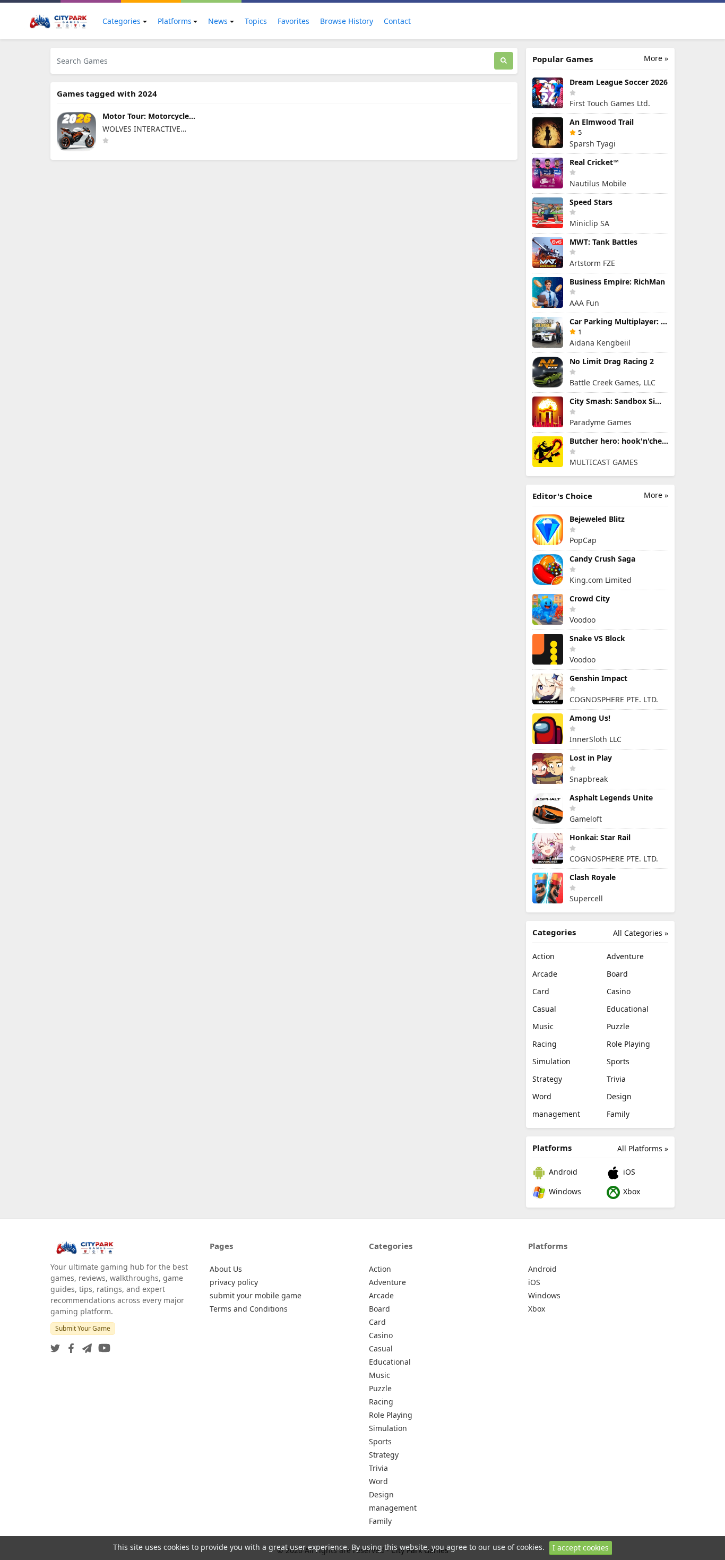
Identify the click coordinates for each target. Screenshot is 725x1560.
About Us (226, 1269)
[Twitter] (55, 1345)
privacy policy (234, 1282)
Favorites (293, 21)
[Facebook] (69, 1345)
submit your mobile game (255, 1295)
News (218, 21)
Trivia (616, 1079)
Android (562, 1172)
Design (619, 1096)
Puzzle (618, 1026)
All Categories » (640, 933)
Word (541, 1096)
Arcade (544, 974)
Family (618, 1114)
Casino (619, 991)
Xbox (630, 1191)
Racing (544, 1044)
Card (540, 991)
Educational (628, 1009)
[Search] (503, 61)
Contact (397, 21)
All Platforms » (642, 1148)
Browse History (346, 21)
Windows (564, 1191)
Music (543, 1026)
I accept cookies (581, 1547)
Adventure (625, 956)
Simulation (551, 1061)
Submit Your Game (82, 1328)
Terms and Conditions (249, 1309)
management (556, 1114)
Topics (256, 21)
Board (617, 974)
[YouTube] (102, 1345)
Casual (544, 1009)
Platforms (175, 21)
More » (656, 58)
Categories (121, 21)
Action (543, 956)
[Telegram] (85, 1345)
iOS (628, 1172)
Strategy (547, 1079)
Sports (618, 1061)
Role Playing (628, 1044)
